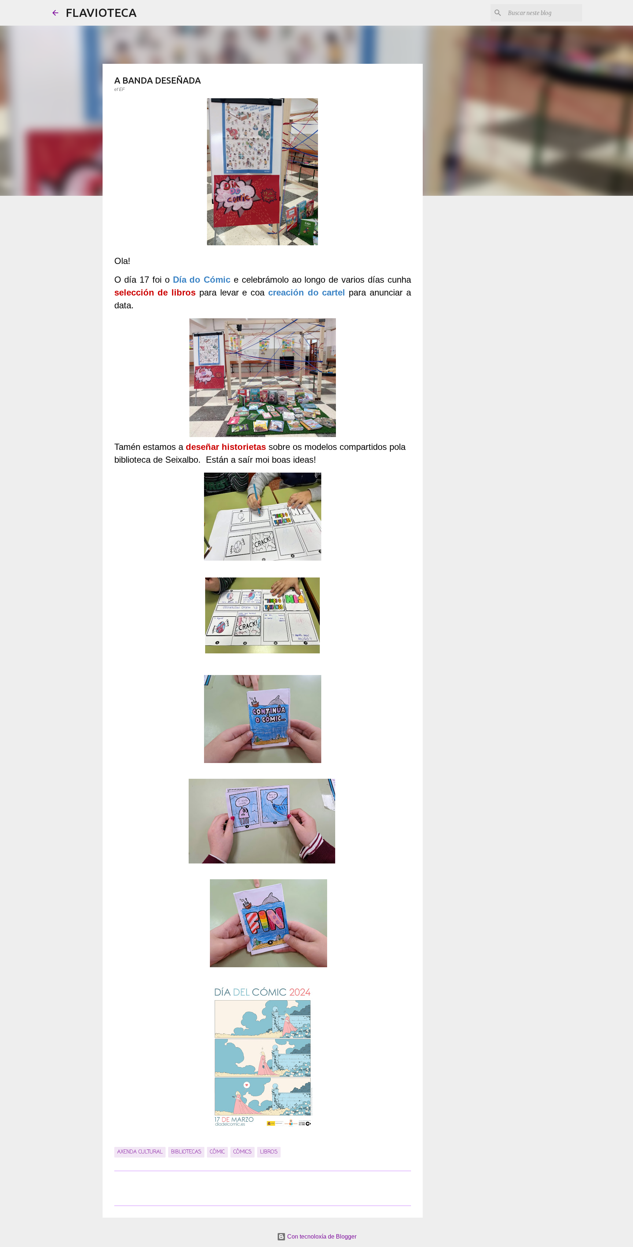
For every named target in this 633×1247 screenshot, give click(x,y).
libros (269, 1152)
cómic (217, 1152)
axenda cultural (140, 1152)
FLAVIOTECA (101, 12)
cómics (242, 1152)
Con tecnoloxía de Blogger (321, 1236)
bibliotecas (186, 1152)
